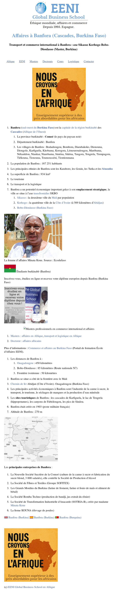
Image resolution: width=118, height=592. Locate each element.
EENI (22, 61)
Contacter (89, 61)
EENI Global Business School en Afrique (31, 587)
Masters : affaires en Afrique (27, 336)
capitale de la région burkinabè (79, 127)
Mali (54, 197)
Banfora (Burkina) (18, 517)
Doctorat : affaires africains (26, 341)
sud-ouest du (38, 127)
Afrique (10, 61)
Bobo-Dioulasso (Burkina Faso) (35, 207)
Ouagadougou (25, 363)
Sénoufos (107, 169)
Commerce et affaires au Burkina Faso (50, 348)
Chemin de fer (19, 384)
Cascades (16, 132)
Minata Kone (18, 505)
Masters (34, 61)
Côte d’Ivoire (63, 202)
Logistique (73, 61)
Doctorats (48, 61)
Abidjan (98, 202)
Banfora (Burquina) (70, 517)
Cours (60, 61)
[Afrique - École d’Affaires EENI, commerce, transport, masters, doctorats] (59, 28)
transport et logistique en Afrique (63, 336)
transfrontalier (41, 193)
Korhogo (22, 202)
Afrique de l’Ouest (34, 131)
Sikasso (21, 197)
